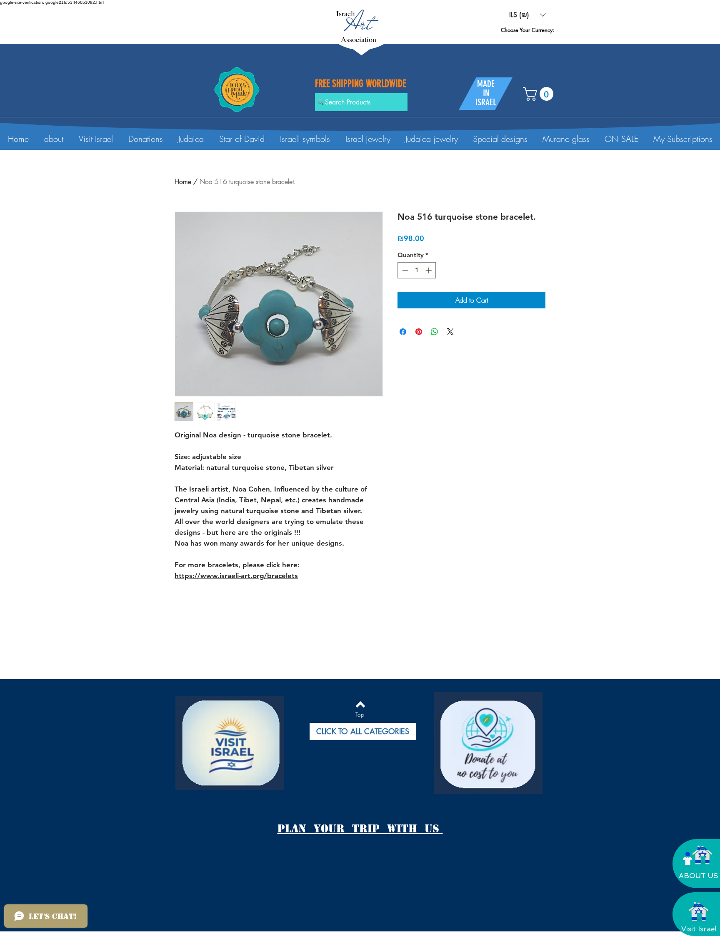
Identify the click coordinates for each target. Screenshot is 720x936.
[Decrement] (404, 270)
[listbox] (527, 15)
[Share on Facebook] (403, 332)
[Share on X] (450, 332)
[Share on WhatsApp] (435, 332)
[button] (527, 15)
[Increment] (429, 270)
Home (183, 181)
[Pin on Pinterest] (419, 332)
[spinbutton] (417, 270)
